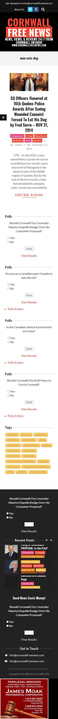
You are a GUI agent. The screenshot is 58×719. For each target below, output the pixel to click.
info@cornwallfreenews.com (26, 661)
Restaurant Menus (31, 445)
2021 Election (29, 456)
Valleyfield (21, 472)
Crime (29, 136)
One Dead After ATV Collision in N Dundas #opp (33, 575)
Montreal (18, 140)
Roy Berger (26, 434)
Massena (47, 445)
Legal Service (13, 440)
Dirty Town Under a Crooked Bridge (21, 461)
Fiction (10, 472)
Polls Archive (15, 309)
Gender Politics (13, 445)
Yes (12, 238)
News (28, 140)
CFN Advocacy (13, 450)
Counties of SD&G (30, 561)
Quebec (37, 140)
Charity (42, 440)
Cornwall (40, 552)
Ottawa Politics (29, 450)
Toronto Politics (29, 440)
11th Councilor (13, 466)
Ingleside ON (28, 569)
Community (17, 136)
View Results (29, 255)
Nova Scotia (12, 434)
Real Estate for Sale (38, 472)
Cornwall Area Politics (33, 556)
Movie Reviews (13, 456)
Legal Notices (41, 434)
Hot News (38, 565)
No (12, 242)
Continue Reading (29, 195)
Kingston (40, 569)
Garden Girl (43, 461)
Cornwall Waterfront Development (36, 466)
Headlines (40, 136)
